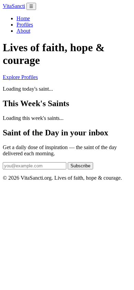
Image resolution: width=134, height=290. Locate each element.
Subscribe (80, 165)
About (23, 31)
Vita (14, 6)
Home (23, 18)
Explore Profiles (20, 77)
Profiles (24, 24)
